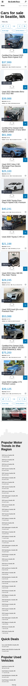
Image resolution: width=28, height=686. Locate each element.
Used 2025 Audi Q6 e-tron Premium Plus (12, 310)
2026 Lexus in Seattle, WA (8, 560)
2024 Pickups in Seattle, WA (8, 555)
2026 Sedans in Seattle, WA (8, 573)
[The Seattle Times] (14, 2)
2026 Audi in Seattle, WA (8, 632)
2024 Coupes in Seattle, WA (8, 609)
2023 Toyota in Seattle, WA (8, 514)
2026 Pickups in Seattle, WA (8, 605)
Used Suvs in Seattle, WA (8, 667)
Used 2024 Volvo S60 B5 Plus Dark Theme (12, 274)
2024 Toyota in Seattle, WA (8, 469)
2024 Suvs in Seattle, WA (8, 460)
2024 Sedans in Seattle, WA (8, 478)
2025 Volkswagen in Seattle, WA (10, 496)
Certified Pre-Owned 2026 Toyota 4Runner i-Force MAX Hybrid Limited (14, 130)
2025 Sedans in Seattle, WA (8, 519)
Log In (20, 5)
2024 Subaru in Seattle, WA (8, 532)
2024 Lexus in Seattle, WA (8, 492)
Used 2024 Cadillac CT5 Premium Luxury (12, 383)
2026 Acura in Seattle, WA (8, 627)
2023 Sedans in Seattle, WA (8, 537)
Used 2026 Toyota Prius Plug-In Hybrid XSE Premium (14, 201)
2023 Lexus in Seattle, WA (8, 501)
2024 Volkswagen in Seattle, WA (10, 546)
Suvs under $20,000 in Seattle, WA (10, 645)
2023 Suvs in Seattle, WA (8, 465)
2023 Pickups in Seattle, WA (8, 587)
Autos (2, 5)
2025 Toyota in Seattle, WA (8, 474)
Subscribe (25, 5)
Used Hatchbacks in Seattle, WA (9, 676)
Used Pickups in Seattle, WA (8, 680)
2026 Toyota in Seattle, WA (8, 487)
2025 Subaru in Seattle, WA (8, 510)
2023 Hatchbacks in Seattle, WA (9, 550)
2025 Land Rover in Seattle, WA (9, 569)
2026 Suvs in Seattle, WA (8, 483)
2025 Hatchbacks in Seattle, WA (9, 582)
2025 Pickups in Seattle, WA (8, 591)
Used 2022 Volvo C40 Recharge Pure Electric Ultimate (11, 166)
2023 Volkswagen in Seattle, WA (10, 528)
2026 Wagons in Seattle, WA (9, 623)
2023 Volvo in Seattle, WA (8, 541)
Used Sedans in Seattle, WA (8, 671)
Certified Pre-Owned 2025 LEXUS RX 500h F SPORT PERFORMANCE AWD (13, 347)
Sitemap (14, 684)
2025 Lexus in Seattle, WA (8, 505)
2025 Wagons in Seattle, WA (9, 596)
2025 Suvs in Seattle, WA (8, 456)
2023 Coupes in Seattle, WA (8, 614)
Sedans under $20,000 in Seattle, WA (11, 650)
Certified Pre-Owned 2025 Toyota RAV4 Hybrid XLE (12, 56)
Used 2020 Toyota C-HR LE (13, 237)
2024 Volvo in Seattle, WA (8, 564)
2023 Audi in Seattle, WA (8, 523)
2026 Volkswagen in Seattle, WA (10, 618)
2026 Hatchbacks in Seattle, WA (9, 600)
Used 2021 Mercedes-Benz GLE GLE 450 (13, 92)
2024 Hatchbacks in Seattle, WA (9, 578)
